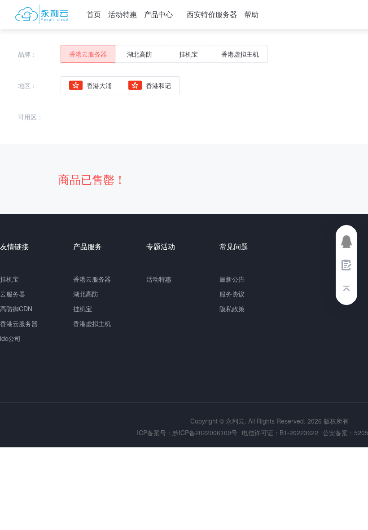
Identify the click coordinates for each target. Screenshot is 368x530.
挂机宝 (9, 278)
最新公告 (232, 278)
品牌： (27, 53)
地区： (27, 85)
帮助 (251, 14)
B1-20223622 (299, 432)
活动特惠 (122, 14)
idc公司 (10, 338)
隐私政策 (232, 308)
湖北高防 (85, 293)
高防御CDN (16, 308)
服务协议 (232, 293)
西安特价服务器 (212, 14)
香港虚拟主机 (92, 323)
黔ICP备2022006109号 (204, 432)
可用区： (30, 116)
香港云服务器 (19, 323)
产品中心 (158, 14)
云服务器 (12, 293)
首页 (94, 14)
